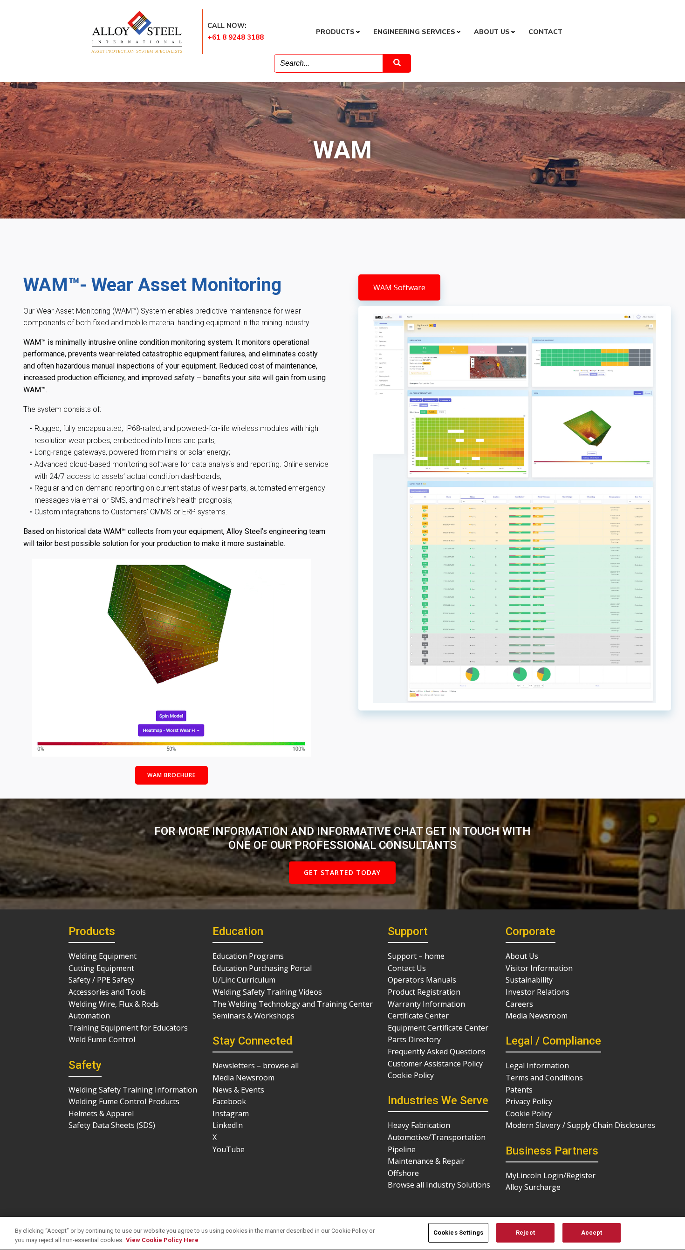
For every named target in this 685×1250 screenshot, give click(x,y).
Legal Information (537, 1065)
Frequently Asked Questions (437, 1051)
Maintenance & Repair (426, 1161)
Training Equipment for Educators (128, 1028)
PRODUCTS (335, 31)
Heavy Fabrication (419, 1125)
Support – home (416, 956)
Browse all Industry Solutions (439, 1185)
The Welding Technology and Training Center (292, 1004)
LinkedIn (227, 1125)
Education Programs (248, 956)
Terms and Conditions (544, 1077)
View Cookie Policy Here (162, 1239)
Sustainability (529, 980)
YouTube (228, 1149)
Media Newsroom (243, 1077)
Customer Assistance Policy (435, 1064)
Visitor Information (539, 968)
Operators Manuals (422, 980)
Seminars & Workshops (253, 1016)
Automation (89, 1016)
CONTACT (545, 31)
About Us (522, 956)
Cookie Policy (411, 1075)
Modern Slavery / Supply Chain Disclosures (580, 1125)
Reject (525, 1232)
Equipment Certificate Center (438, 1028)
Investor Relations (537, 992)
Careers (519, 1004)
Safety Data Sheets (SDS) (111, 1125)
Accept (592, 1232)
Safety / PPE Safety (101, 980)
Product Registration (424, 992)
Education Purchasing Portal (262, 968)
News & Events (238, 1090)
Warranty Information (426, 1004)
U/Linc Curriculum (243, 980)
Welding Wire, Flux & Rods (113, 1004)
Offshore (403, 1173)
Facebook (229, 1101)
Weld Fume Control (101, 1039)
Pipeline (402, 1149)
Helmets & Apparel (101, 1113)
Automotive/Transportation (437, 1137)
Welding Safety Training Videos (267, 992)
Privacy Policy (529, 1101)
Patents (519, 1090)
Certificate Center (418, 1016)
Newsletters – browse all (255, 1065)
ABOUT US (492, 31)
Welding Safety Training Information (132, 1090)
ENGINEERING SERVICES (414, 31)
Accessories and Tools (107, 992)
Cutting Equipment (101, 968)
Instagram (230, 1113)
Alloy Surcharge (533, 1187)
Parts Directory (414, 1039)
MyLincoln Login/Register (551, 1175)
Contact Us (407, 968)
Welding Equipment (102, 956)
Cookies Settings (458, 1232)
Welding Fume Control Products (123, 1101)
